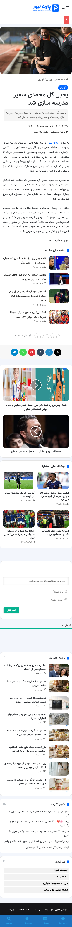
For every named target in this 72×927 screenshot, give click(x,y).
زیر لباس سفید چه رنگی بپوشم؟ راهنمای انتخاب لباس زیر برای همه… (25, 766)
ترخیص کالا (62, 877)
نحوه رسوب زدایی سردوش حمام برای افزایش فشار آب (26, 717)
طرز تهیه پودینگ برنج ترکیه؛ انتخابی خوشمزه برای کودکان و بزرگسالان (27, 749)
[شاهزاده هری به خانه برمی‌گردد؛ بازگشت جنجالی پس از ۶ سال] (59, 670)
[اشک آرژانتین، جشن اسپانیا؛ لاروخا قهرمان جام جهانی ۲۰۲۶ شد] (59, 317)
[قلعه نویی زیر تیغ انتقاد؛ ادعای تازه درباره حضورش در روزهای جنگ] (59, 263)
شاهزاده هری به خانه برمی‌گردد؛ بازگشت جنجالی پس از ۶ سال (25, 667)
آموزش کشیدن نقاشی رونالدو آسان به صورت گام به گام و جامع (33, 841)
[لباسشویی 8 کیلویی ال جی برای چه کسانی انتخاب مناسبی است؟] (59, 703)
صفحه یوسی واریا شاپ (56, 890)
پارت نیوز (53, 143)
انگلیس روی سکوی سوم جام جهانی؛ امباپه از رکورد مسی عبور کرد (54, 496)
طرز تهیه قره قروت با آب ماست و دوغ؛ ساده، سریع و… (26, 684)
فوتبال (41, 79)
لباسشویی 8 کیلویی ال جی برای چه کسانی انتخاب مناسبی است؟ (28, 700)
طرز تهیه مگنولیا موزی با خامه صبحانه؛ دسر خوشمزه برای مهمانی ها (26, 733)
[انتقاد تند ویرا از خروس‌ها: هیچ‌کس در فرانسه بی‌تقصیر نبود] (19, 519)
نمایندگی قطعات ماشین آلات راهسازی (43, 847)
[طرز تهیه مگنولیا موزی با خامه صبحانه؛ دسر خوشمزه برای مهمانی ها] (59, 736)
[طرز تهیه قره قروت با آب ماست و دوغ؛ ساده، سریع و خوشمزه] (59, 687)
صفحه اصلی (60, 79)
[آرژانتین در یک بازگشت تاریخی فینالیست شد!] (19, 480)
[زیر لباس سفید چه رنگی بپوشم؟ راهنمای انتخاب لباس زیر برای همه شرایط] (59, 769)
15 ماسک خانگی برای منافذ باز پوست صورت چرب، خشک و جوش (26, 782)
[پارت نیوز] (46, 8)
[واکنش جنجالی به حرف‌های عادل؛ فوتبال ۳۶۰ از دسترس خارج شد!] (59, 279)
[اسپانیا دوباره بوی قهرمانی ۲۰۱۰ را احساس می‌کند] (53, 519)
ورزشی (49, 79)
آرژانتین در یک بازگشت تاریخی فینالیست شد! (19, 494)
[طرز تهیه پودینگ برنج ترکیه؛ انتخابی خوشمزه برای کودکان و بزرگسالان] (59, 752)
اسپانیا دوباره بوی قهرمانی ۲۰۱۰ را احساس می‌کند (55, 533)
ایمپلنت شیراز (61, 870)
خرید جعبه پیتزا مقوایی (55, 883)
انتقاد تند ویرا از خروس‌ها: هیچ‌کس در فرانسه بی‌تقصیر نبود (19, 534)
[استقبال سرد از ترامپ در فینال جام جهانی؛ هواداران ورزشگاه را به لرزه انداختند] (59, 296)
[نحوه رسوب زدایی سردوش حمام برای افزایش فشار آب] (59, 720)
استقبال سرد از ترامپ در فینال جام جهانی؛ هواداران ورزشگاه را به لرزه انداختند (27, 296)
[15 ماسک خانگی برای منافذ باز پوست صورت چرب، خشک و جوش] (59, 785)
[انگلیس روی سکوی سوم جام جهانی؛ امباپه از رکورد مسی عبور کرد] (53, 480)
